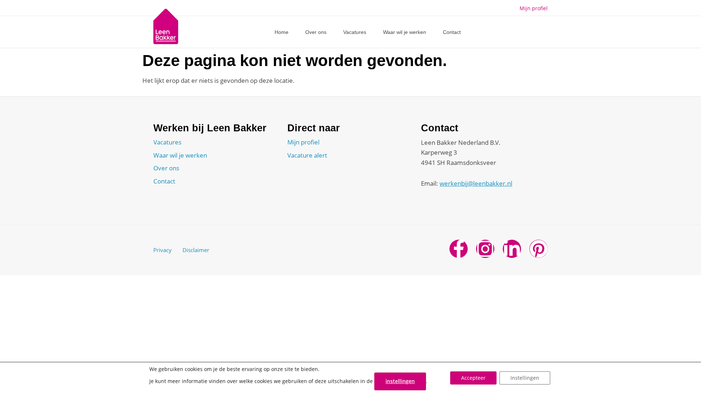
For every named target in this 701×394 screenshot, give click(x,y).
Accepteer (473, 378)
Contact (452, 32)
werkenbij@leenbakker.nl (476, 183)
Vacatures (354, 32)
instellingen (400, 381)
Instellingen (524, 378)
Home (281, 32)
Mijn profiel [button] (534, 8)
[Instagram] (485, 249)
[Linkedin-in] (512, 249)
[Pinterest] (538, 249)
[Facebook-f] (458, 249)
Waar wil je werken (404, 32)
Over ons (315, 32)
